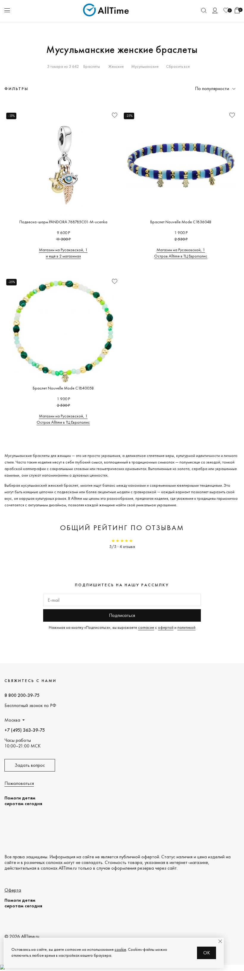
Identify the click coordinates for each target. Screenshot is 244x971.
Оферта (12, 890)
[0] (226, 10)
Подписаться (122, 615)
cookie (120, 949)
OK (206, 953)
